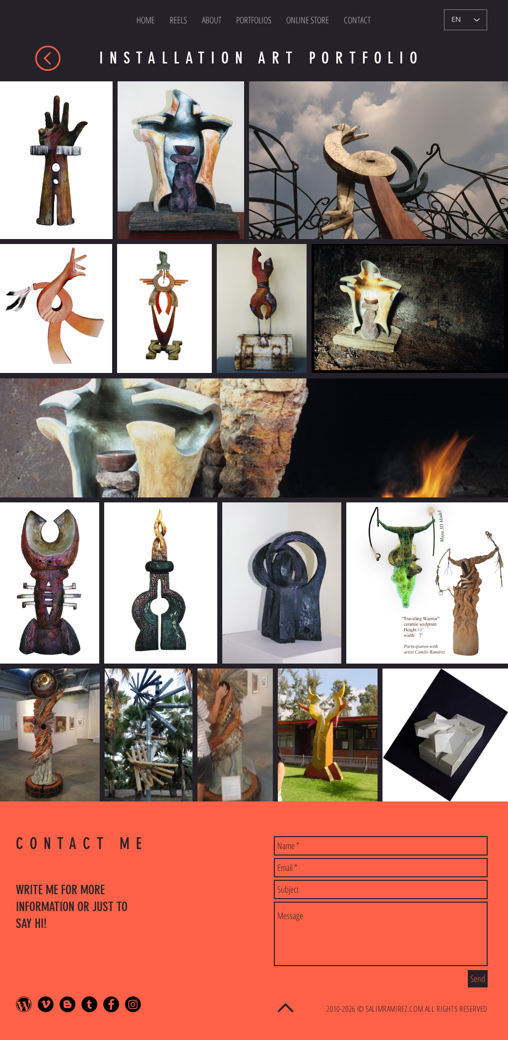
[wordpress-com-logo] (24, 1004)
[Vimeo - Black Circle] (46, 1004)
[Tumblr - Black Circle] (89, 1004)
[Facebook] (111, 1004)
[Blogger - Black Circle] (67, 1004)
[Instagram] (133, 1004)
